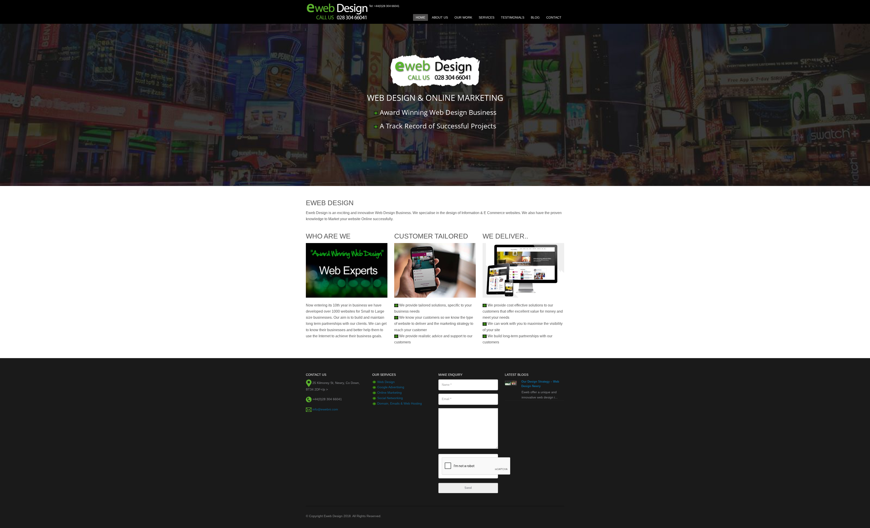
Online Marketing (389, 392)
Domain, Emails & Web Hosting (399, 403)
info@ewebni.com (325, 409)
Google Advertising (390, 387)
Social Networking (390, 398)
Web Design (386, 382)
